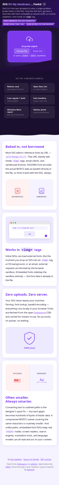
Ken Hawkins (16, 459)
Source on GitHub (31, 459)
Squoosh (30, 469)
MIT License (46, 459)
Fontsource (40, 312)
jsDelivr (34, 464)
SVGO (8, 467)
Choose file (22, 51)
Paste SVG (37, 51)
